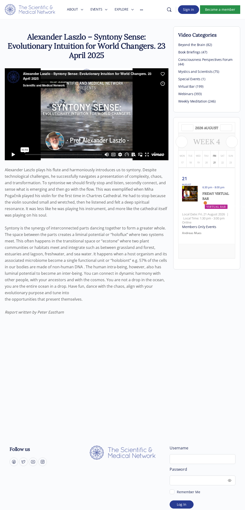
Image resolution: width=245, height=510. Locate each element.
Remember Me (188, 492)
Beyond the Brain (191, 44)
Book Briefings (189, 52)
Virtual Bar (186, 86)
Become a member (220, 9)
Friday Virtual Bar (215, 196)
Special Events (189, 79)
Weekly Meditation (192, 101)
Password (178, 469)
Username (179, 448)
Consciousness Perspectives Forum (205, 59)
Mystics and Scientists (195, 71)
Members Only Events (199, 226)
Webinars (185, 94)
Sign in (188, 9)
